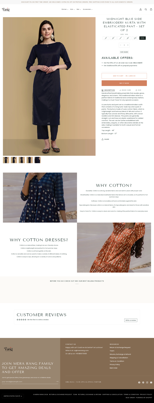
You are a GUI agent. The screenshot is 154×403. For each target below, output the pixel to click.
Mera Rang (39, 394)
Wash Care (126, 90)
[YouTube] (151, 382)
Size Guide (124, 52)
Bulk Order (113, 368)
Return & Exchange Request (120, 347)
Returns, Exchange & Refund (120, 354)
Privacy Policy (115, 364)
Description (109, 90)
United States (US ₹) (12, 396)
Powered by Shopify (144, 398)
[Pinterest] (143, 382)
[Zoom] (49, 86)
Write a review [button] (131, 320)
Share (106, 139)
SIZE (139, 90)
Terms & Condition (117, 361)
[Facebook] (139, 382)
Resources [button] (114, 344)
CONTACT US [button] (70, 344)
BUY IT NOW (124, 83)
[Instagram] (147, 382)
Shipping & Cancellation (119, 358)
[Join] (56, 381)
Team (112, 351)
